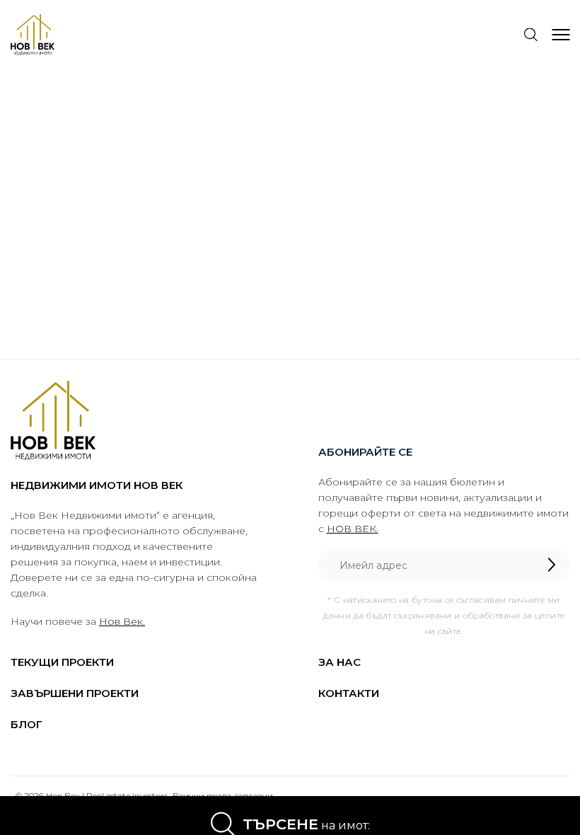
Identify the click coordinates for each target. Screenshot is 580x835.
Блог (26, 724)
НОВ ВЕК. (352, 528)
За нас (339, 662)
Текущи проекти (62, 662)
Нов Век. (122, 621)
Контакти (348, 693)
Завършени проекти (75, 693)
